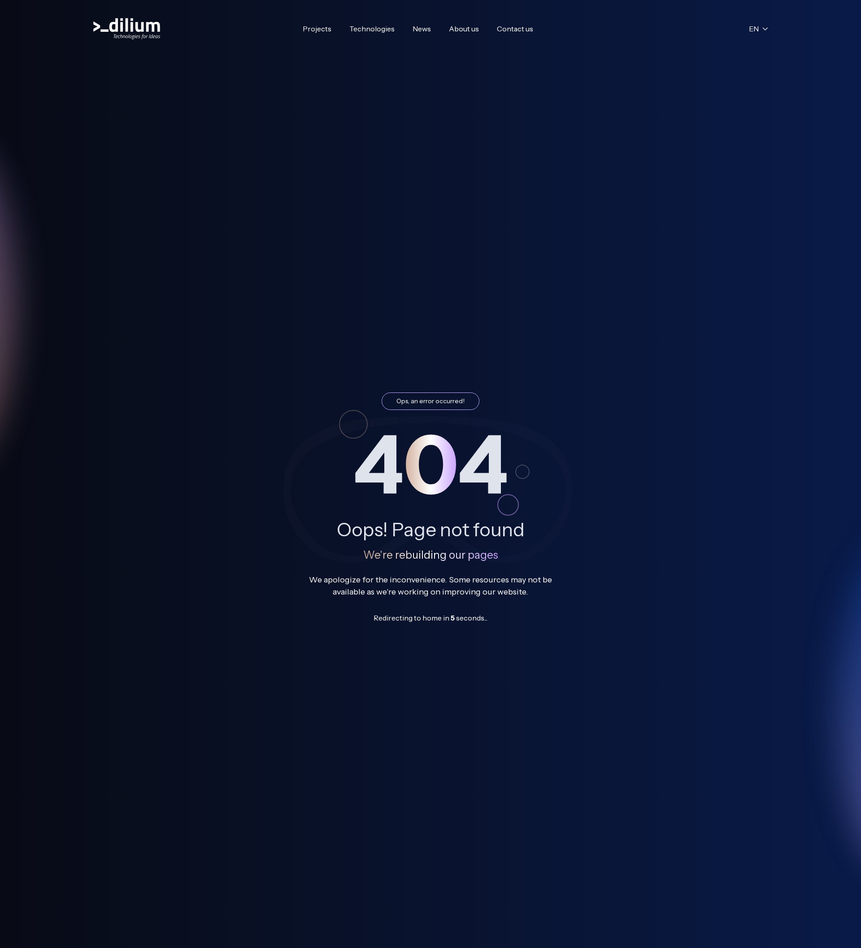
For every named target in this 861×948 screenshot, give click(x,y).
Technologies (372, 28)
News (422, 28)
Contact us (515, 28)
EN (754, 28)
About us (464, 28)
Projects (317, 28)
